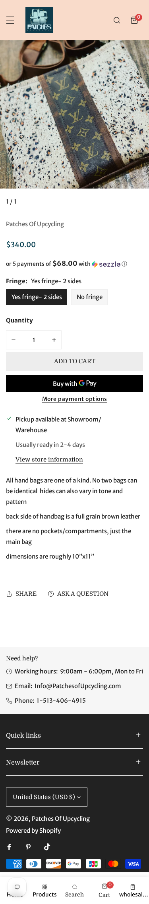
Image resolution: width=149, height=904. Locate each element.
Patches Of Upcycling (35, 224)
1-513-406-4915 (61, 700)
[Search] (117, 20)
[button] (134, 20)
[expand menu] (10, 20)
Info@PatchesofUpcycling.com (78, 686)
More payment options (74, 398)
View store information (49, 459)
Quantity (19, 320)
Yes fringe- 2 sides (37, 297)
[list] (74, 126)
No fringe (90, 297)
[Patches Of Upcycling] (39, 20)
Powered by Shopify (33, 830)
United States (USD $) (44, 797)
